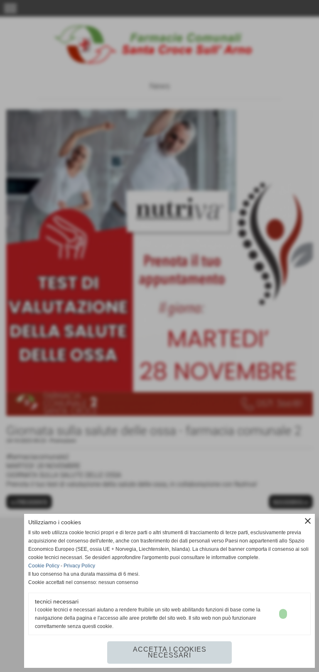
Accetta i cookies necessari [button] (169, 652)
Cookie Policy (43, 566)
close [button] (308, 521)
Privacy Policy (79, 566)
